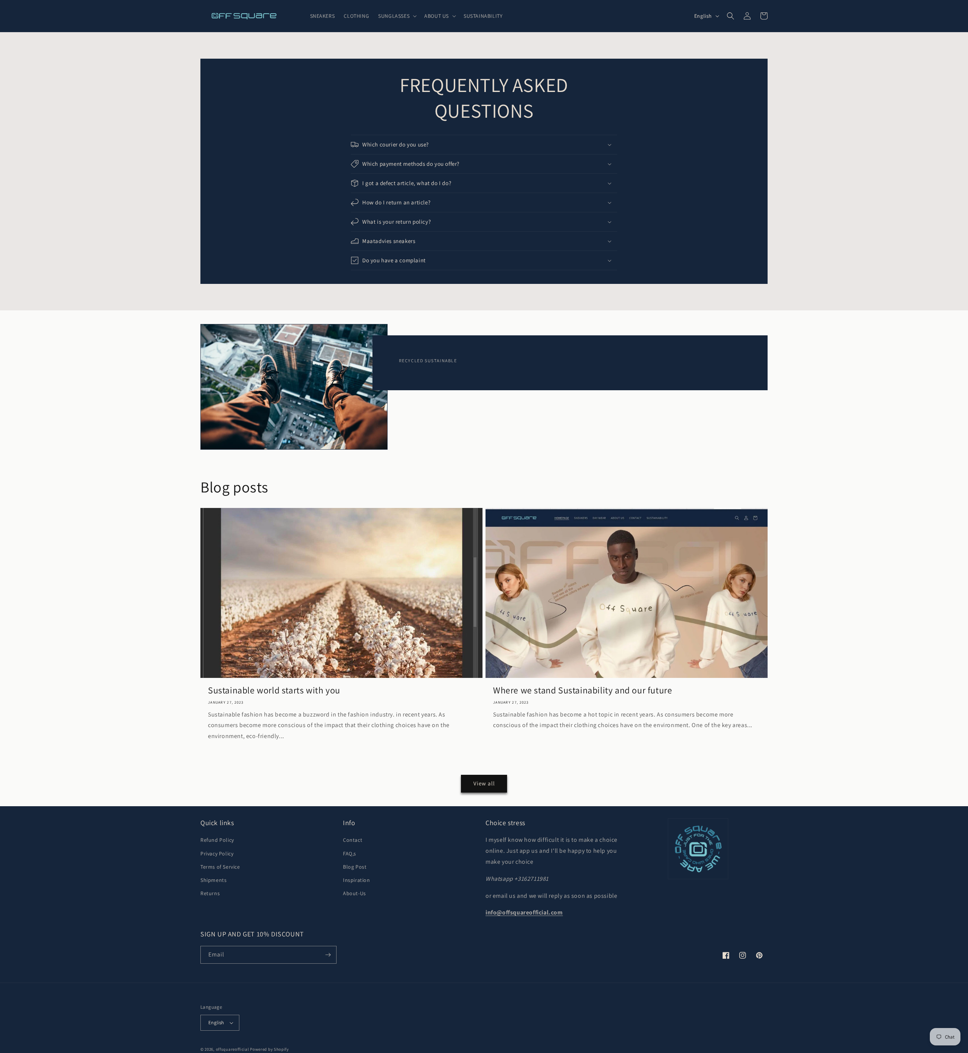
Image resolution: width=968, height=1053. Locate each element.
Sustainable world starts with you (274, 690)
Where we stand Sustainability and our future (582, 690)
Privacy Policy (216, 853)
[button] (397, 16)
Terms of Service (220, 866)
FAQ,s (349, 853)
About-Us (354, 893)
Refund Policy (217, 839)
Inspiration (356, 880)
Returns (210, 893)
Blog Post (354, 866)
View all (484, 783)
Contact (352, 839)
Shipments (213, 880)
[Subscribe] (328, 955)
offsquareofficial (232, 1049)
